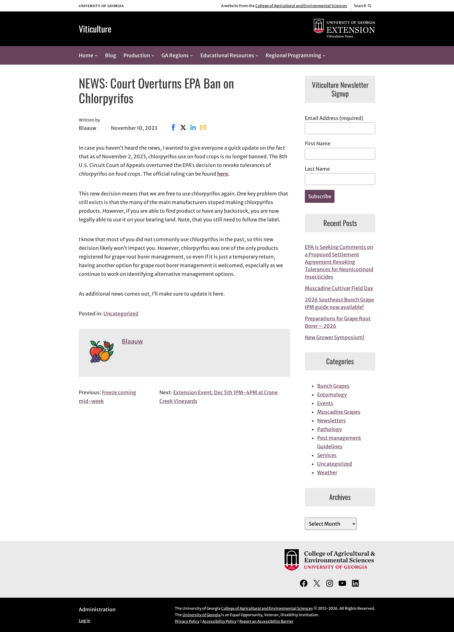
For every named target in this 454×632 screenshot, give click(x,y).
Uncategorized (120, 313)
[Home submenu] (96, 55)
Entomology (332, 394)
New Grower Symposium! (334, 337)
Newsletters (331, 420)
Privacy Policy (187, 621)
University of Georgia (202, 615)
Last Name (317, 169)
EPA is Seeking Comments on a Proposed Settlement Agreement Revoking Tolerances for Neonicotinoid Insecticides (339, 262)
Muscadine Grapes (338, 412)
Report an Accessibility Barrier (266, 621)
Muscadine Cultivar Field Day (339, 288)
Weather (327, 472)
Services (327, 455)
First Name (317, 143)
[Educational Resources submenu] (257, 55)
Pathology (329, 429)
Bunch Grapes (333, 386)
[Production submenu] (152, 55)
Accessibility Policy (219, 621)
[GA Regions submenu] (191, 55)
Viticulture (95, 28)
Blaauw (132, 341)
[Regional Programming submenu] (324, 55)
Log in (84, 620)
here (222, 174)
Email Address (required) (334, 118)
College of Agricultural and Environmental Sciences (301, 5)
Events (325, 403)
